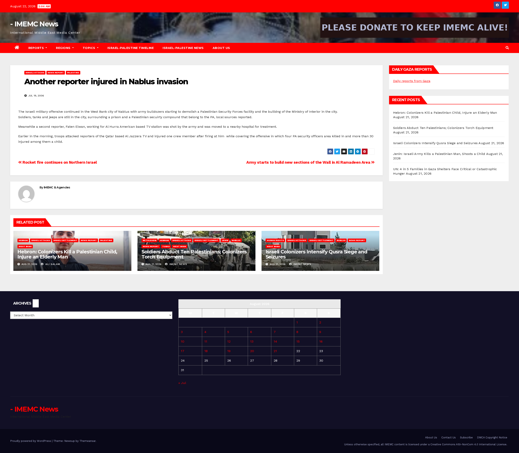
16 (321, 341)
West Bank (25, 246)
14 (275, 341)
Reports (36, 48)
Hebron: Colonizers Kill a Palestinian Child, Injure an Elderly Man (67, 254)
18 (206, 351)
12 (229, 341)
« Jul (182, 383)
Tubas (166, 246)
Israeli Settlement (65, 240)
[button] (507, 48)
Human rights (275, 240)
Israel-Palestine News (183, 48)
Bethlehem (149, 240)
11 (205, 341)
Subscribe (466, 437)
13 (251, 341)
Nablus (236, 240)
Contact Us (448, 437)
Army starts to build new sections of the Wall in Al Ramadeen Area (308, 162)
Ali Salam (52, 264)
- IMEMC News (34, 24)
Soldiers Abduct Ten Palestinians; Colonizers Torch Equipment (194, 254)
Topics (89, 48)
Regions (63, 48)
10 (182, 341)
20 (252, 351)
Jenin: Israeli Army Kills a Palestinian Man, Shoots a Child (439, 154)
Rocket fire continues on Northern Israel (59, 162)
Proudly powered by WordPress (31, 440)
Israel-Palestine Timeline (130, 48)
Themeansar (87, 440)
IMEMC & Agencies (57, 187)
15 (298, 341)
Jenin (225, 240)
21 (275, 351)
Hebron (23, 240)
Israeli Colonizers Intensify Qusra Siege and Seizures (316, 254)
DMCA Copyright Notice (492, 437)
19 (229, 351)
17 (182, 351)
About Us (221, 48)
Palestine (73, 72)
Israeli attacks (35, 72)
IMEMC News (177, 264)
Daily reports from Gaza (411, 81)
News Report (56, 72)
